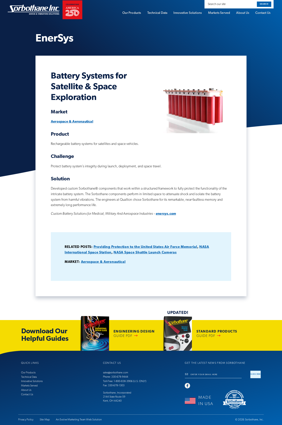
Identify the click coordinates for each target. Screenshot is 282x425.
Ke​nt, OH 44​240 (112, 400)
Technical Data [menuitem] (157, 13)
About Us (26, 390)
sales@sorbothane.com (115, 372)
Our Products (28, 372)
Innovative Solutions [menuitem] (187, 13)
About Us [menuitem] (242, 13)
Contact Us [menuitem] (262, 13)
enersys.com (166, 214)
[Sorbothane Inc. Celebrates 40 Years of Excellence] (242, 399)
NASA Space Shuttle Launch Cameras (145, 252)
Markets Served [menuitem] (219, 13)
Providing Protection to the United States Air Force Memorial (145, 247)
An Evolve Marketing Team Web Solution (79, 419)
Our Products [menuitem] (131, 13)
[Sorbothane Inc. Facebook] (187, 386)
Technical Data (29, 377)
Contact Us (27, 394)
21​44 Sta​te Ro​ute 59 (114, 396)
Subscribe (255, 374)
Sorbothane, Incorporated (117, 392)
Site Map (45, 419)
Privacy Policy (26, 419)
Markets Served (29, 385)
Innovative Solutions (32, 381)
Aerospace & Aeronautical (72, 122)
